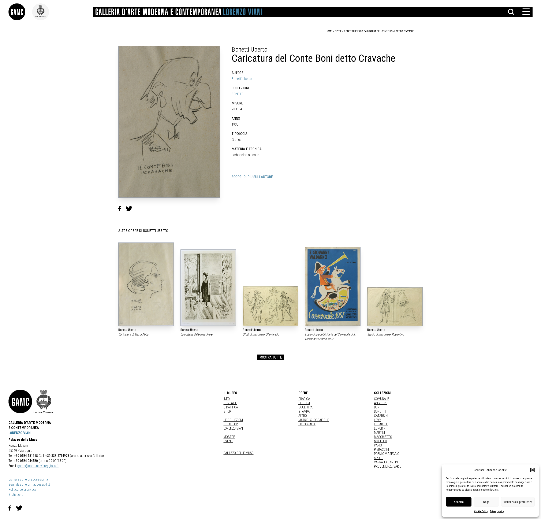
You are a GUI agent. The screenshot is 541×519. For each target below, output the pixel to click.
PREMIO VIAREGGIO (386, 454)
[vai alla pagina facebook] (12, 508)
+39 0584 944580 (26, 461)
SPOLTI (378, 458)
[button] (532, 470)
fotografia (307, 424)
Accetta (459, 502)
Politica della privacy (22, 489)
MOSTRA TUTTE (271, 357)
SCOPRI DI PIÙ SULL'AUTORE (252, 177)
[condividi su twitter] (131, 208)
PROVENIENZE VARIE (387, 466)
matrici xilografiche (313, 420)
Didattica (231, 407)
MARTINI (379, 433)
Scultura (305, 407)
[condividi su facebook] (122, 208)
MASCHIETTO (383, 437)
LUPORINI (380, 428)
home (329, 31)
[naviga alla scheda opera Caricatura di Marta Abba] (146, 284)
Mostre (229, 437)
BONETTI (238, 94)
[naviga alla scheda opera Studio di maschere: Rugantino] (394, 307)
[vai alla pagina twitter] (21, 508)
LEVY (377, 420)
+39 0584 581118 (26, 455)
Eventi (228, 441)
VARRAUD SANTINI (386, 462)
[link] (20, 11)
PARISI (378, 445)
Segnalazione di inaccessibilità (29, 484)
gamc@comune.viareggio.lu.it (38, 466)
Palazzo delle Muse (239, 453)
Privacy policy (497, 511)
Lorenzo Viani (233, 428)
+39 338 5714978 (57, 455)
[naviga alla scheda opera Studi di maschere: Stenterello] (270, 305)
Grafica (304, 399)
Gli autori (231, 424)
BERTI (377, 407)
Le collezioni (233, 420)
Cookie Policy (481, 511)
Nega (486, 502)
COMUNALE (381, 399)
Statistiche (15, 494)
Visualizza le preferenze (517, 502)
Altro (302, 416)
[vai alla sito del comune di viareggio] (44, 401)
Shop (227, 411)
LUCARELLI (381, 424)
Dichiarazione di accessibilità (28, 479)
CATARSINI (381, 416)
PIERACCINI (381, 450)
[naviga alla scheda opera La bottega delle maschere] (208, 287)
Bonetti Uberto (242, 79)
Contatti (230, 403)
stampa (304, 411)
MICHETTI (380, 441)
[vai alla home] (20, 401)
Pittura (304, 403)
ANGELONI (380, 403)
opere (338, 31)
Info (227, 399)
